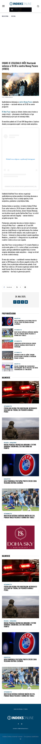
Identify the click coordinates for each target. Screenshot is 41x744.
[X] (22, 302)
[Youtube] (26, 302)
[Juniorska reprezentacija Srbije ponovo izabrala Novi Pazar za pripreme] (7, 344)
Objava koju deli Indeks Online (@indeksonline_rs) (20, 186)
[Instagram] (18, 302)
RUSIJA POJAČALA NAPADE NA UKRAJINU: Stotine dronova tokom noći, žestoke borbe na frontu (20, 446)
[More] (25, 287)
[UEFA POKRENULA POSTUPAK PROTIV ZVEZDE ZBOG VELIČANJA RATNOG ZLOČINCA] (7, 321)
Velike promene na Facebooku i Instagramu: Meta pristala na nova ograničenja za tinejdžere (26, 368)
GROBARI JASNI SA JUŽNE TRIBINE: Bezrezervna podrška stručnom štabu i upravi (25, 356)
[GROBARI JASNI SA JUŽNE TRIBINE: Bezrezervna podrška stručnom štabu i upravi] (7, 355)
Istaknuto (18, 329)
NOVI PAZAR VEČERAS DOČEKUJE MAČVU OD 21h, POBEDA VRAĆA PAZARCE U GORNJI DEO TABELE (26, 333)
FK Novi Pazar (6, 112)
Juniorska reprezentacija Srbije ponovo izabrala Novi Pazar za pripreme (25, 345)
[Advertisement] (20, 39)
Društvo (17, 318)
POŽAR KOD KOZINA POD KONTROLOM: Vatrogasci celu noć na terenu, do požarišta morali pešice (20, 410)
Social (13, 16)
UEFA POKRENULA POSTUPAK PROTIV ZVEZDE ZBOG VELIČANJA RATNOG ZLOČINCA (25, 322)
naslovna (5, 16)
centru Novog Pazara (25, 102)
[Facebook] (15, 302)
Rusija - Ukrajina (10, 442)
